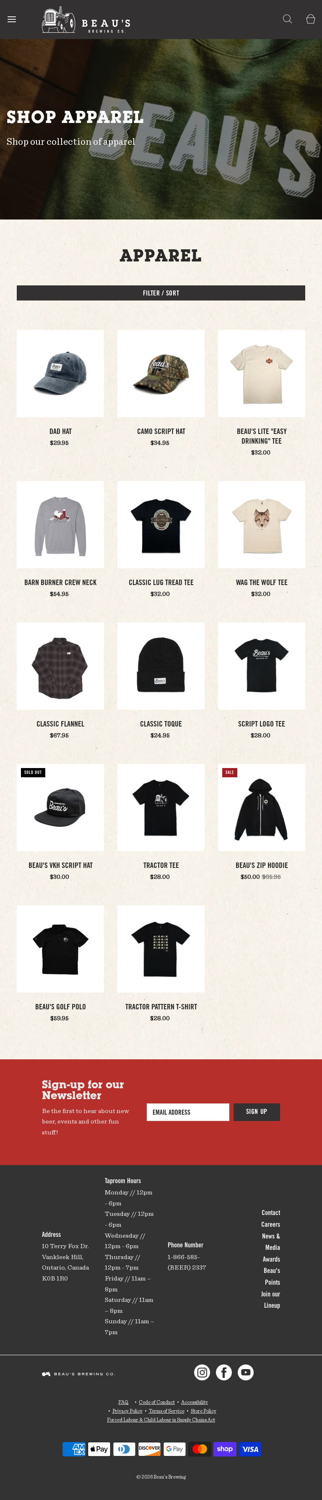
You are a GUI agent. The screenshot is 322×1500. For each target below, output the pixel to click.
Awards (271, 1260)
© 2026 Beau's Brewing (161, 1477)
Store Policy (203, 1411)
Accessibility (194, 1402)
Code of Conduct (157, 1402)
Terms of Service (166, 1411)
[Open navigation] (11, 19)
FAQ (123, 1402)
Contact (271, 1213)
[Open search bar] (287, 19)
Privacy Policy (127, 1411)
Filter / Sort (161, 293)
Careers (270, 1225)
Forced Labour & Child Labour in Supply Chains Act (161, 1419)
